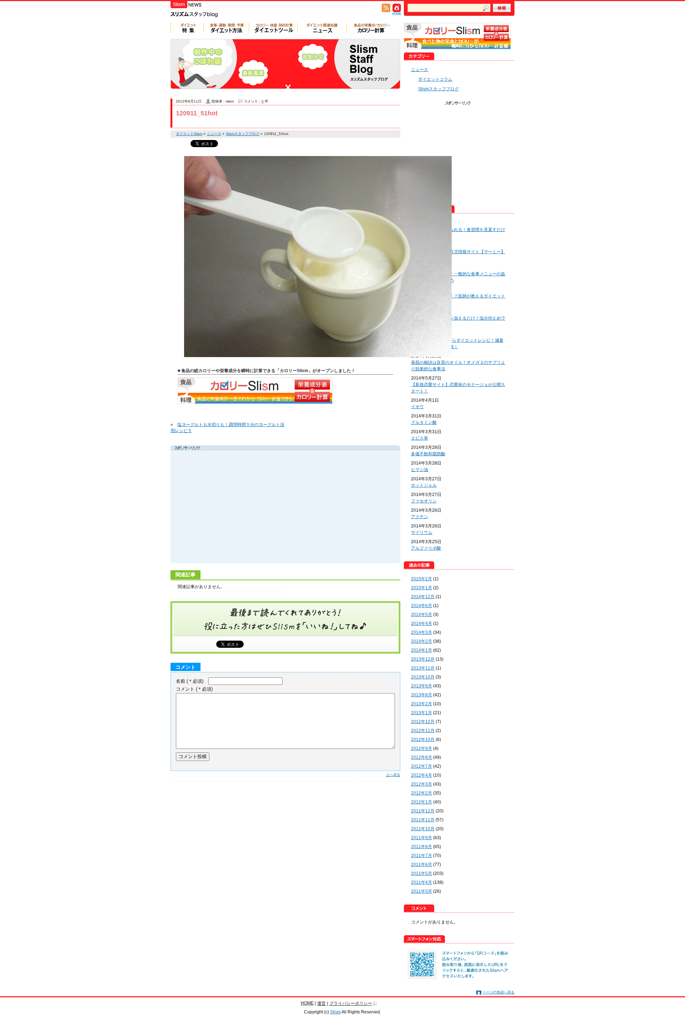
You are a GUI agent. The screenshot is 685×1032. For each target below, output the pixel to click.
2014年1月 (421, 650)
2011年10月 (423, 828)
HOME (307, 1003)
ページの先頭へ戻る (498, 992)
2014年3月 (421, 632)
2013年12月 (423, 659)
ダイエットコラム (435, 79)
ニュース (419, 69)
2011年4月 (421, 882)
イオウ (417, 406)
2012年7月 (421, 766)
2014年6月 (421, 605)
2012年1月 (421, 802)
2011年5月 (421, 873)
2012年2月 (421, 793)
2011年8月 (421, 846)
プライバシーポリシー (350, 1003)
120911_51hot (197, 113)
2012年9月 (421, 748)
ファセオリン (424, 501)
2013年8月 (421, 694)
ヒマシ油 (419, 469)
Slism (335, 1012)
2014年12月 (423, 596)
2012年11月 (423, 730)
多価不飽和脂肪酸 (428, 453)
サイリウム (421, 532)
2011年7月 (421, 855)
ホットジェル (424, 485)
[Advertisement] (240, 508)
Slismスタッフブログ (438, 88)
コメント (194, 689)
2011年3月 (421, 891)
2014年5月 (421, 614)
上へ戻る (393, 775)
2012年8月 (421, 757)
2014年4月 (421, 623)
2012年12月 (423, 721)
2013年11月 (423, 668)
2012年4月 (421, 775)
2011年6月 (421, 864)
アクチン (419, 516)
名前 (189, 681)
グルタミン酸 (424, 422)
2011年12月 (423, 810)
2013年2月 (421, 703)
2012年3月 (421, 784)
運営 (321, 1003)
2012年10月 (423, 739)
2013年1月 (421, 712)
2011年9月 (421, 837)
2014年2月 (421, 641)
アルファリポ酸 (426, 548)
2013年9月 (421, 685)
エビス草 (419, 438)
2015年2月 (421, 578)
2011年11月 (423, 819)
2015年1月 (421, 587)
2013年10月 (423, 677)
